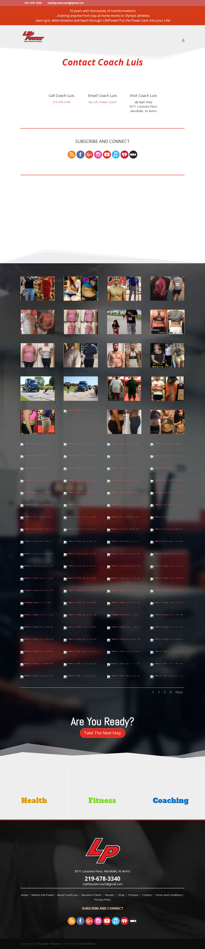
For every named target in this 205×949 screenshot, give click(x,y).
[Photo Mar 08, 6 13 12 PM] (167, 675)
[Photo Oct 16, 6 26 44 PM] (124, 516)
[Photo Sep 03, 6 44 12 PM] (124, 492)
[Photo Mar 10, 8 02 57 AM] (81, 675)
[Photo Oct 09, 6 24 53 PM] (37, 528)
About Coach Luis (67, 895)
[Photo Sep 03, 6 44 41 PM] (167, 480)
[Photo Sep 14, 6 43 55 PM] (37, 366)
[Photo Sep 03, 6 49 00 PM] (37, 443)
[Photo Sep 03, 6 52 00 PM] (167, 400)
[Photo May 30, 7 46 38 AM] (124, 577)
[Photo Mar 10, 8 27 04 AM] (37, 675)
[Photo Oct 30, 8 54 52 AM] (81, 504)
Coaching (171, 800)
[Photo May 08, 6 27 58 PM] (81, 614)
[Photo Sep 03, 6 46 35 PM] (37, 480)
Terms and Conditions (169, 895)
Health (34, 800)
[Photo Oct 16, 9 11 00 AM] (81, 516)
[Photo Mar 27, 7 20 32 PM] (167, 651)
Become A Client (91, 895)
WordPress (88, 944)
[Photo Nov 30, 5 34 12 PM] (81, 541)
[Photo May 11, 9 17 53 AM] (37, 614)
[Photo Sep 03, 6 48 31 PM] (37, 455)
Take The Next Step (102, 733)
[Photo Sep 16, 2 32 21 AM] (124, 333)
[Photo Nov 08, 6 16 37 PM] (81, 565)
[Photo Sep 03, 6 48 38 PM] (167, 443)
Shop (122, 895)
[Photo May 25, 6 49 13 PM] (167, 590)
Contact (147, 895)
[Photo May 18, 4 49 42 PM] (81, 602)
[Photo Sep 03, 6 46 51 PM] (167, 467)
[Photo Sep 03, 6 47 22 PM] (37, 467)
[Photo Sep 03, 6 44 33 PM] (37, 492)
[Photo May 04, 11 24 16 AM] (124, 614)
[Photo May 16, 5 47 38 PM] (124, 602)
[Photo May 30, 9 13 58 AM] (37, 577)
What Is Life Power (42, 895)
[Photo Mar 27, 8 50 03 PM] (124, 651)
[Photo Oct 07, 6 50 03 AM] (81, 528)
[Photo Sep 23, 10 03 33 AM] (167, 300)
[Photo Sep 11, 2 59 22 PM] (81, 366)
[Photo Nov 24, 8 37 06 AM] (37, 553)
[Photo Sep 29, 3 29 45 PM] (124, 300)
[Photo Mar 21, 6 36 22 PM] (81, 663)
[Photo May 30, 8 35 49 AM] (81, 577)
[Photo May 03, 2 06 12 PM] (124, 638)
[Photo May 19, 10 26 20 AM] (37, 602)
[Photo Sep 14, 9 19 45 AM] (167, 333)
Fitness (102, 800)
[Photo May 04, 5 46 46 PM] (167, 614)
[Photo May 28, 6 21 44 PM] (37, 590)
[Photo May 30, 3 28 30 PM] (167, 577)
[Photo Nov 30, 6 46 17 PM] (37, 541)
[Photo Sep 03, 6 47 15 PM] (81, 467)
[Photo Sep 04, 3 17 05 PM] (37, 400)
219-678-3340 (102, 878)
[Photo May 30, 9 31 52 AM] (167, 565)
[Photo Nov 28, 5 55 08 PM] (167, 541)
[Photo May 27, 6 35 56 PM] (81, 590)
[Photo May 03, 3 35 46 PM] (81, 638)
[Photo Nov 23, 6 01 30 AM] (37, 565)
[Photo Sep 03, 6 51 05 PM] (124, 433)
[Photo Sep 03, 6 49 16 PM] (167, 433)
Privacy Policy (102, 899)
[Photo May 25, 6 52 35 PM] (124, 590)
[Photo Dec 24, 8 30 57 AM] (37, 300)
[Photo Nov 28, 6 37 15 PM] (124, 541)
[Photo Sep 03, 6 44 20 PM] (81, 492)
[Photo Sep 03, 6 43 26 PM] (167, 492)
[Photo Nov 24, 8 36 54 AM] (124, 553)
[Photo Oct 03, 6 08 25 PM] (167, 528)
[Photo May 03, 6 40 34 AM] (37, 638)
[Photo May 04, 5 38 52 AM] (37, 626)
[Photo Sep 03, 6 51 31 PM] (81, 410)
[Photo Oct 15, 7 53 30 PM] (167, 516)
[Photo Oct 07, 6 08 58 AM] (124, 528)
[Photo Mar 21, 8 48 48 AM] (37, 663)
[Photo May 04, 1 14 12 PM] (124, 626)
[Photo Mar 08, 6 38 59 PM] (124, 675)
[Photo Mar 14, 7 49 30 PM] (167, 663)
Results (110, 895)
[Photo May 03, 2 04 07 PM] (167, 638)
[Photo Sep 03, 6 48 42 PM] (124, 443)
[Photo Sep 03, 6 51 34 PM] (37, 433)
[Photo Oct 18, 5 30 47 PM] (37, 516)
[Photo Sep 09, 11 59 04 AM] (124, 366)
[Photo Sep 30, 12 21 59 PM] (81, 300)
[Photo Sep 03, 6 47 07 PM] (124, 467)
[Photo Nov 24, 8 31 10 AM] (167, 553)
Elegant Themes (49, 944)
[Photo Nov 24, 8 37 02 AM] (81, 553)
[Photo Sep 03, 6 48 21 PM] (81, 455)
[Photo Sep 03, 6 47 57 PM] (124, 455)
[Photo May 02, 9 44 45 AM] (37, 651)
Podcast (134, 895)
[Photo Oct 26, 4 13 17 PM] (167, 504)
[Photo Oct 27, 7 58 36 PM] (124, 504)
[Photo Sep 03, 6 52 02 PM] (124, 400)
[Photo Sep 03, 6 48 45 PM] (81, 443)
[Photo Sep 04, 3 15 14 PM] (81, 400)
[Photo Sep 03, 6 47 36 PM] (167, 455)
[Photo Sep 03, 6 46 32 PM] (81, 480)
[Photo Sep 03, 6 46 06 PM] (124, 480)
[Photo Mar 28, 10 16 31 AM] (81, 651)
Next (179, 692)
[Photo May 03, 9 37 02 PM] (167, 626)
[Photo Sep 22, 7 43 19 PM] (37, 333)
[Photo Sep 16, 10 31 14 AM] (81, 333)
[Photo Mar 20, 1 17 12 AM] (124, 663)
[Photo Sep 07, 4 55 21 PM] (167, 366)
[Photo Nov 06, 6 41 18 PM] (124, 565)
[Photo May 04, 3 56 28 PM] (81, 626)
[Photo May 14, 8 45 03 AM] (167, 602)
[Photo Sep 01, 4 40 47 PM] (37, 504)
